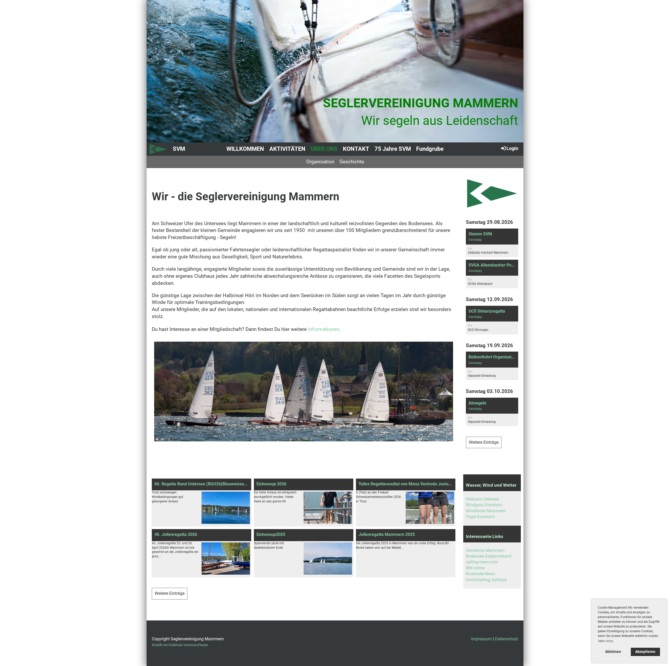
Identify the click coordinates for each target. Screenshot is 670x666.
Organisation (320, 162)
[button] (492, 243)
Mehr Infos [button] (605, 641)
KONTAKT (356, 149)
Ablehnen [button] (613, 652)
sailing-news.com (482, 561)
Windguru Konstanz (484, 504)
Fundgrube (430, 149)
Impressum (481, 638)
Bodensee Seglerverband (488, 556)
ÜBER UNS (324, 149)
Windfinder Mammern (486, 510)
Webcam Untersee (482, 499)
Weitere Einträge (170, 593)
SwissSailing (478, 579)
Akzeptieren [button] (645, 652)
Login (512, 148)
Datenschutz (506, 638)
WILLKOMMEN (245, 149)
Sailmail (499, 579)
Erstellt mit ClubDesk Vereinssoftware (180, 645)
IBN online (475, 567)
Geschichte (351, 162)
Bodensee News (480, 573)
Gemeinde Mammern (485, 550)
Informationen (323, 329)
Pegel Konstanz (480, 516)
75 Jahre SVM (393, 149)
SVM (179, 149)
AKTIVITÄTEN (287, 149)
